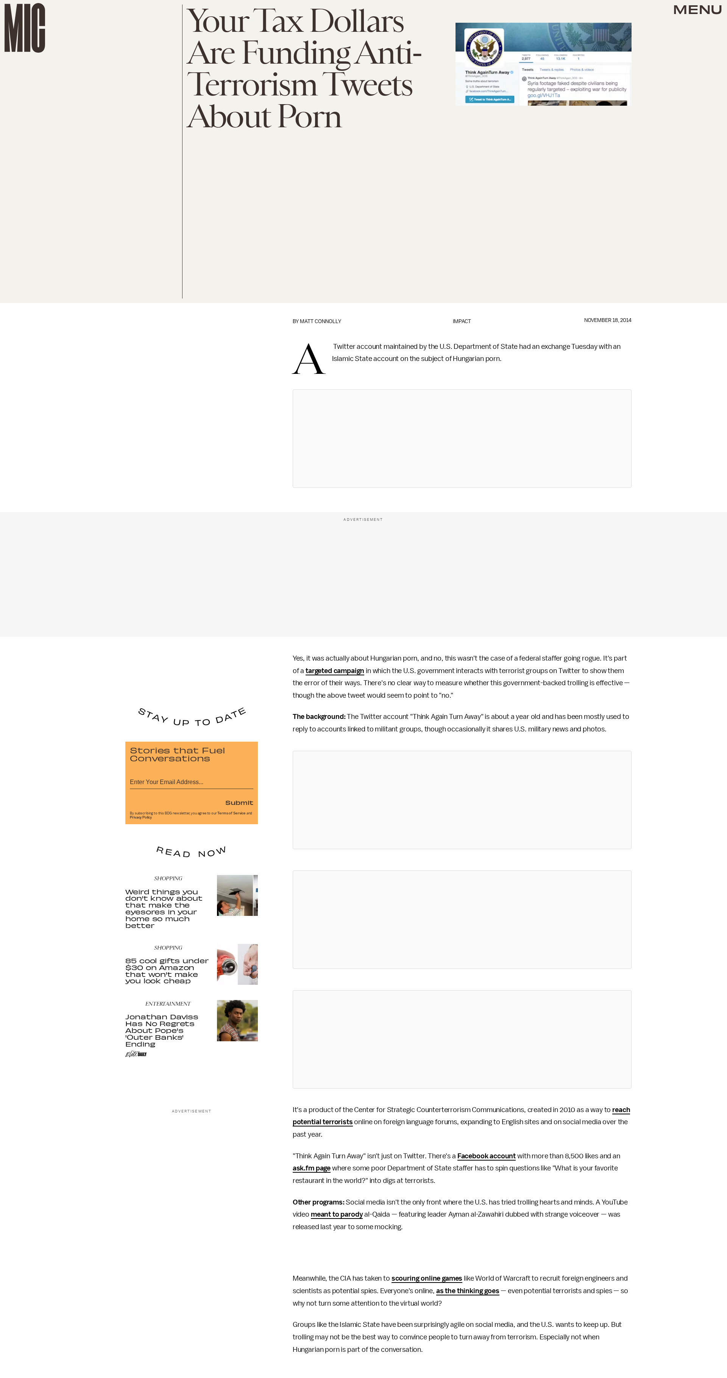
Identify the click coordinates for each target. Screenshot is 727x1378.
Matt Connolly (320, 321)
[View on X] (461, 438)
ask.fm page (312, 1168)
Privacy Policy (141, 817)
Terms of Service (231, 813)
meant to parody (337, 1214)
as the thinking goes (467, 1291)
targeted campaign (335, 671)
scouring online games (427, 1278)
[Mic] (25, 28)
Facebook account (486, 1156)
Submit (239, 802)
